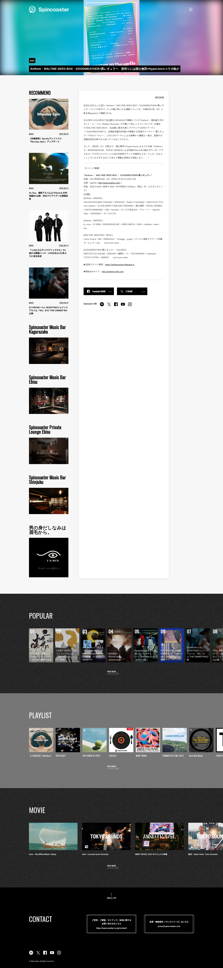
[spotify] (102, 306)
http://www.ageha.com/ (109, 183)
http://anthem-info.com (113, 271)
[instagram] (129, 306)
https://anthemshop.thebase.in (119, 264)
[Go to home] (49, 9)
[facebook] (115, 306)
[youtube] (122, 306)
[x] (108, 306)
